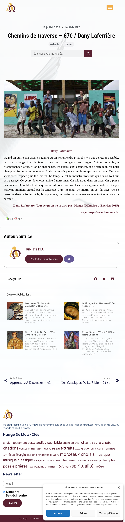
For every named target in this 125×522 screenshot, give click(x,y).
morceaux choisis (77, 454)
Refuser (83, 513)
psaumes (40, 466)
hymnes (109, 448)
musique (102, 454)
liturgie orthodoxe (38, 454)
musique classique (18, 460)
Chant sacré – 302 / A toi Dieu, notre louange (98, 333)
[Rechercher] (88, 53)
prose (31, 467)
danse (47, 448)
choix (106, 442)
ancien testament (15, 442)
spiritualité (82, 466)
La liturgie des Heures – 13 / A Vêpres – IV (98, 304)
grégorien (87, 448)
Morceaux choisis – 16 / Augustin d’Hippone (37, 304)
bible (58, 442)
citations (10, 448)
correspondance (35, 449)
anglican (32, 443)
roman (68, 44)
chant (77, 443)
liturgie (21, 455)
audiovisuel (44, 442)
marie (54, 454)
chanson (68, 442)
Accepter (58, 513)
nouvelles (83, 460)
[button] (118, 487)
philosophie (107, 460)
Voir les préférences (108, 513)
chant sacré (91, 442)
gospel (77, 449)
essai (56, 448)
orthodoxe (93, 460)
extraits (54, 44)
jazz (5, 455)
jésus (11, 455)
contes (23, 448)
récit (60, 466)
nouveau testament (64, 460)
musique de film (41, 460)
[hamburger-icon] (110, 7)
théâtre (99, 466)
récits (67, 466)
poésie (8, 466)
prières (21, 466)
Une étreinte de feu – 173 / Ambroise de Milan (40, 333)
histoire (99, 448)
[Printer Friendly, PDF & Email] (13, 219)
